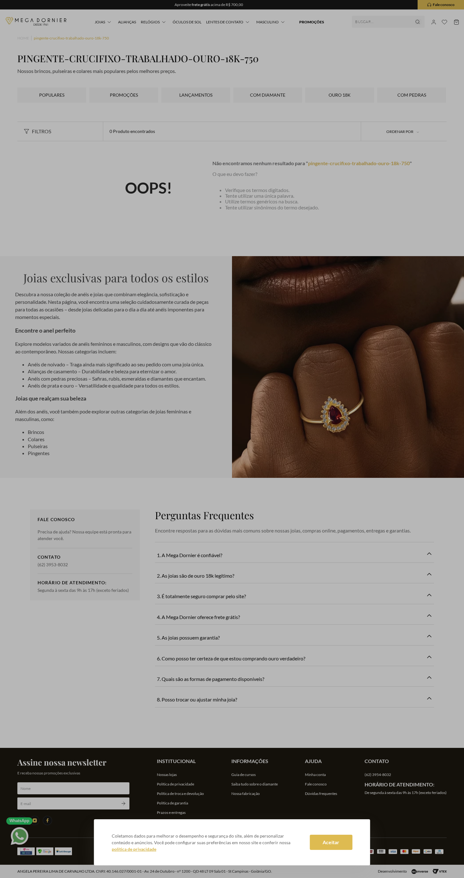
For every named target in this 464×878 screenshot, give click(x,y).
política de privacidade (134, 849)
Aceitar (331, 842)
